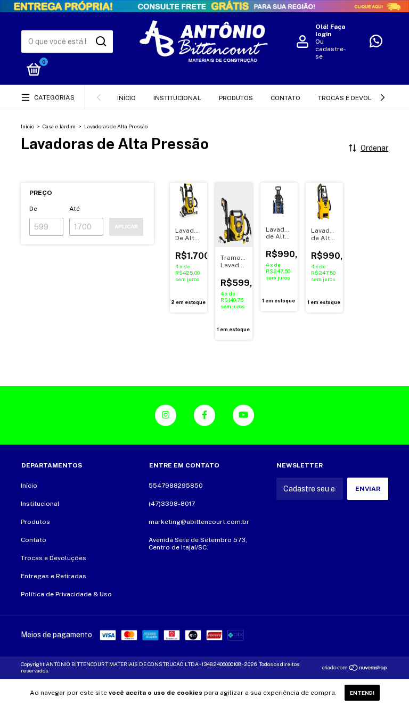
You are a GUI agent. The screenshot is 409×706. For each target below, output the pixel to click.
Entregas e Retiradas (53, 576)
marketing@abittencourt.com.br (199, 522)
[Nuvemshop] (355, 668)
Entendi (362, 692)
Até (74, 208)
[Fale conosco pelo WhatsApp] (376, 44)
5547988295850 (176, 485)
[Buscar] (100, 41)
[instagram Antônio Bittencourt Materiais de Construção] (165, 415)
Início (126, 98)
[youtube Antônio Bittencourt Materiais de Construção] (243, 415)
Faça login (330, 30)
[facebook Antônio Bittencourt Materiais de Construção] (204, 415)
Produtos (236, 98)
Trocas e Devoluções (355, 98)
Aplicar (126, 226)
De (33, 208)
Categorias (54, 97)
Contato (285, 98)
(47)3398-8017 (172, 503)
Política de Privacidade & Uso (66, 594)
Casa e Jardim (59, 126)
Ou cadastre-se (330, 49)
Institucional (177, 98)
